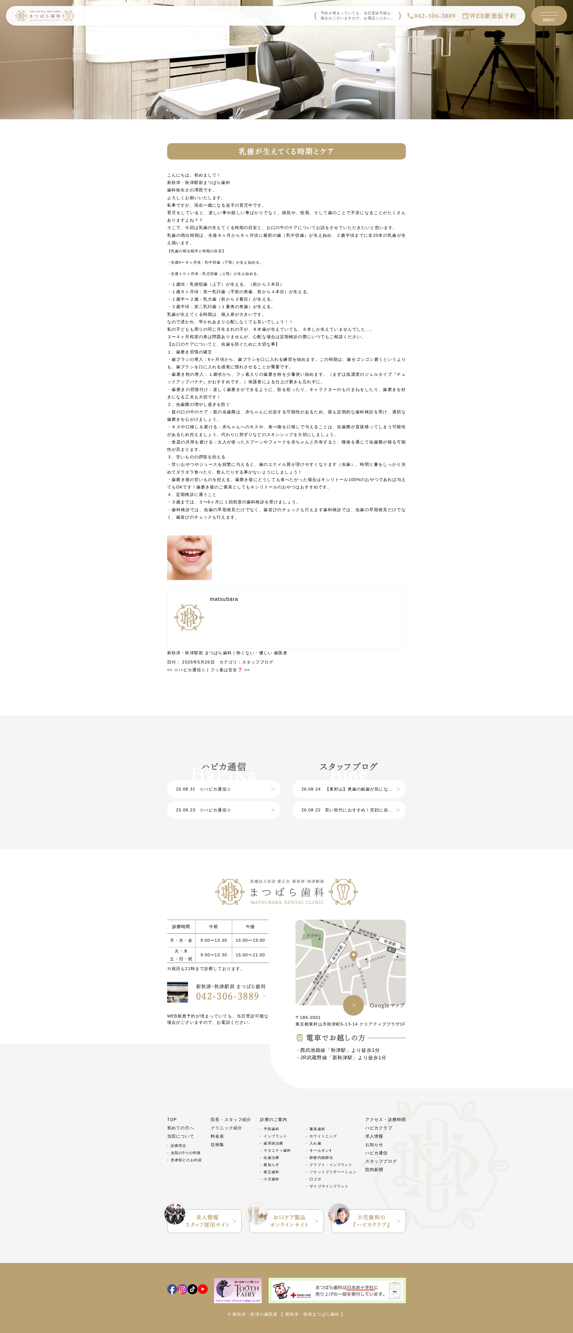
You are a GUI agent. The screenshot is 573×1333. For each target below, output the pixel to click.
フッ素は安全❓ (230, 669)
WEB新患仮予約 (493, 16)
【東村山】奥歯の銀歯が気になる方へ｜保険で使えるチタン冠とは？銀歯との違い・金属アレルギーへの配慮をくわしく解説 (353, 789)
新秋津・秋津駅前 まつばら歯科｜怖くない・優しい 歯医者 (227, 652)
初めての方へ (180, 1127)
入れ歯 (315, 1143)
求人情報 (374, 1136)
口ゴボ (315, 1179)
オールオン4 (320, 1150)
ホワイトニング (323, 1136)
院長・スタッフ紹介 (231, 1119)
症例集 (217, 1144)
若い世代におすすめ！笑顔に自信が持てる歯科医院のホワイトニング (353, 810)
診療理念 (178, 1146)
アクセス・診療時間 (385, 1119)
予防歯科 (271, 1129)
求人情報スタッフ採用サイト (207, 1221)
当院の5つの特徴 (186, 1153)
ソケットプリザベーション (332, 1172)
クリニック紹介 (226, 1127)
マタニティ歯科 (277, 1150)
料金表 (217, 1136)
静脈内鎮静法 (321, 1158)
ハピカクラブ (378, 1127)
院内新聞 (374, 1169)
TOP (172, 1119)
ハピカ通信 (376, 1152)
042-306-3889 (435, 16)
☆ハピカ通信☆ (186, 669)
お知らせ (374, 1144)
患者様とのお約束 (186, 1160)
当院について (180, 1136)
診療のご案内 (273, 1119)
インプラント (275, 1136)
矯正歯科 (271, 1172)
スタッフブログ (258, 662)
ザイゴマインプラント (329, 1186)
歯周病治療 (273, 1143)
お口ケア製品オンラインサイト (289, 1221)
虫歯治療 (271, 1158)
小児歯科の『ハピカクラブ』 (371, 1221)
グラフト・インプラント (330, 1165)
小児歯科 (271, 1179)
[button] (286, 306)
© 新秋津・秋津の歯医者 (253, 1314)
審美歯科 (317, 1129)
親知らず (271, 1165)
